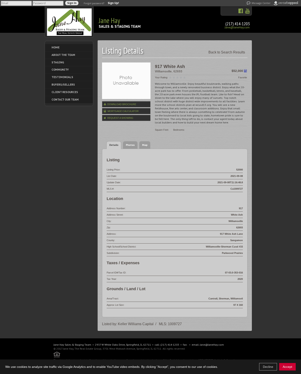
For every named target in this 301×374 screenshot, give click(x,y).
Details (113, 145)
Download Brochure (121, 104)
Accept (287, 366)
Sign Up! (113, 3)
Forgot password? (94, 3)
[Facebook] (240, 11)
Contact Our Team (65, 99)
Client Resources (65, 92)
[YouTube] (246, 11)
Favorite (242, 77)
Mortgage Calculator (123, 111)
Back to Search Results (226, 52)
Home (55, 47)
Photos (130, 145)
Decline (268, 366)
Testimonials (62, 77)
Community (60, 69)
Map (144, 145)
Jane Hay (109, 20)
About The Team (63, 55)
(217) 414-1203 (237, 24)
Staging (58, 62)
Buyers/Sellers (63, 84)
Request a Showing (120, 118)
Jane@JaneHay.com (237, 27)
